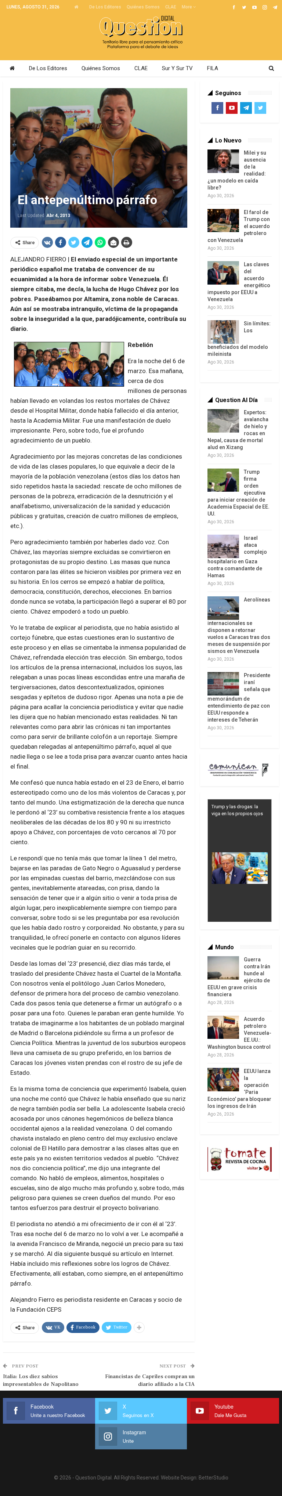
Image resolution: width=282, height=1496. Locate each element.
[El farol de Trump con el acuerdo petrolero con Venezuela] (223, 220)
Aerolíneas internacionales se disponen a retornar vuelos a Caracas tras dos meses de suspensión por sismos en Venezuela (238, 625)
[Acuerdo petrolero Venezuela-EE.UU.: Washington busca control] (223, 1027)
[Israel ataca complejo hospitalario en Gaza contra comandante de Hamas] (223, 546)
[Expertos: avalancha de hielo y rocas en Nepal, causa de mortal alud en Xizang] (223, 421)
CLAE (170, 7)
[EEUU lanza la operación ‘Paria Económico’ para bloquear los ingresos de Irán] (223, 1079)
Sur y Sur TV (177, 68)
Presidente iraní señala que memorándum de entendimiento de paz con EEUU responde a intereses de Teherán (238, 697)
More (187, 7)
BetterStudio (213, 1478)
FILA (212, 68)
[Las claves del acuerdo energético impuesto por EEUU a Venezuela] (223, 273)
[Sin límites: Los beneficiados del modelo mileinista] (223, 332)
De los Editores (105, 7)
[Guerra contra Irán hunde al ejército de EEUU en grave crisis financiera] (223, 968)
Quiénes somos (143, 7)
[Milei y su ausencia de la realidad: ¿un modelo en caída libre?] (223, 161)
